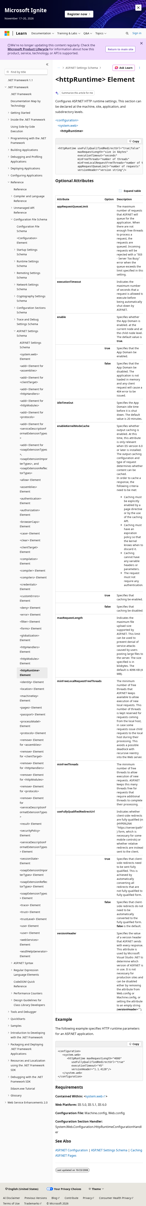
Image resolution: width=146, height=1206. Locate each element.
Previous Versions (36, 1198)
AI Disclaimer (11, 1198)
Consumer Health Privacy (115, 1198)
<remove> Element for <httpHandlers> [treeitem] (32, 765)
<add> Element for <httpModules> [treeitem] (31, 403)
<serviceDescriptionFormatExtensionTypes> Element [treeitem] (33, 846)
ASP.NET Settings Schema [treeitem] (30, 345)
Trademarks (31, 1203)
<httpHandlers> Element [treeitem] (30, 649)
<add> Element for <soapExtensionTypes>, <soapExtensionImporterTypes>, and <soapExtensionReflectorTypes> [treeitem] (34, 459)
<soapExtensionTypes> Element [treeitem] (33, 896)
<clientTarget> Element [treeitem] (29, 549)
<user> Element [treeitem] (30, 933)
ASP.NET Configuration (71, 1150)
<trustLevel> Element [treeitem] (33, 919)
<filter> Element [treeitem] (30, 621)
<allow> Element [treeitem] (30, 480)
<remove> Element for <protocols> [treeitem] (32, 789)
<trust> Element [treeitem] (30, 912)
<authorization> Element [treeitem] (30, 512)
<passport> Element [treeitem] (32, 714)
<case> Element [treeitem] (30, 533)
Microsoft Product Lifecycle (28, 49)
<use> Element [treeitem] (29, 926)
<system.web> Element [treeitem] (29, 356)
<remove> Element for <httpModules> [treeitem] (32, 777)
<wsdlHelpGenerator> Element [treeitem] (34, 954)
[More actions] (139, 68)
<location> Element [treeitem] (32, 689)
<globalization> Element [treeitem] (29, 638)
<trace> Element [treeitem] (30, 905)
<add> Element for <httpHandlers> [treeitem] (31, 391)
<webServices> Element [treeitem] (29, 942)
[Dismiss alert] (138, 8)
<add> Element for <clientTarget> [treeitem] (31, 380)
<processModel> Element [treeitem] (30, 724)
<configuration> (67, 120)
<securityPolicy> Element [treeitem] (30, 833)
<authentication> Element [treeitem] (30, 501)
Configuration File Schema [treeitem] (28, 229)
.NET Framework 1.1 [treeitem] (20, 80)
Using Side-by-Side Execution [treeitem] (23, 129)
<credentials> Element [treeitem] (28, 587)
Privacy (87, 1198)
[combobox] (26, 72)
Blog (54, 1198)
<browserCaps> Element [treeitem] (30, 524)
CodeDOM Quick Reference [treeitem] (24, 984)
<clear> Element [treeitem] (30, 540)
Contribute (71, 1198)
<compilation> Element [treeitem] (29, 561)
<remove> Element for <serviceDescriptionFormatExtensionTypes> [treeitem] (33, 807)
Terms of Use (11, 1203)
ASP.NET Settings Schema (82, 68)
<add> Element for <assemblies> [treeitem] (31, 368)
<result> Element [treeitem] (30, 824)
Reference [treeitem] (20, 189)
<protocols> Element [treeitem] (33, 733)
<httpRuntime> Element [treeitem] (30, 673)
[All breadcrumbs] (58, 68)
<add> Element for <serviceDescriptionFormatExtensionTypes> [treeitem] (33, 431)
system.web (94, 1096)
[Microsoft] (7, 33)
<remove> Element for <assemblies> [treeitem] (32, 742)
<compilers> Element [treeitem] (33, 577)
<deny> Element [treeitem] (30, 607)
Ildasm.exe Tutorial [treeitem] (23, 1088)
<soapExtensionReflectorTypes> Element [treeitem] (33, 884)
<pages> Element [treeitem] (31, 707)
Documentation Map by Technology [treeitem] (25, 103)
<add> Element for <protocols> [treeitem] (31, 415)
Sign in (137, 33)
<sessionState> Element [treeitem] (29, 861)
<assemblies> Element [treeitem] (28, 489)
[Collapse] (47, 64)
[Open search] (127, 33)
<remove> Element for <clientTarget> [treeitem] (32, 754)
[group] (99, 159)
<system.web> (68, 125)
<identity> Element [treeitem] (32, 682)
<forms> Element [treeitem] (30, 628)
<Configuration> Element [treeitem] (27, 240)
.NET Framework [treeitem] (21, 94)
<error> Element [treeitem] (30, 614)
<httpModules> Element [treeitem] (29, 661)
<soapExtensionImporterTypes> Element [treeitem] (34, 872)
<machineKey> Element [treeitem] (29, 698)
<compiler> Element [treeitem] (32, 570)
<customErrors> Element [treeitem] (30, 598)
